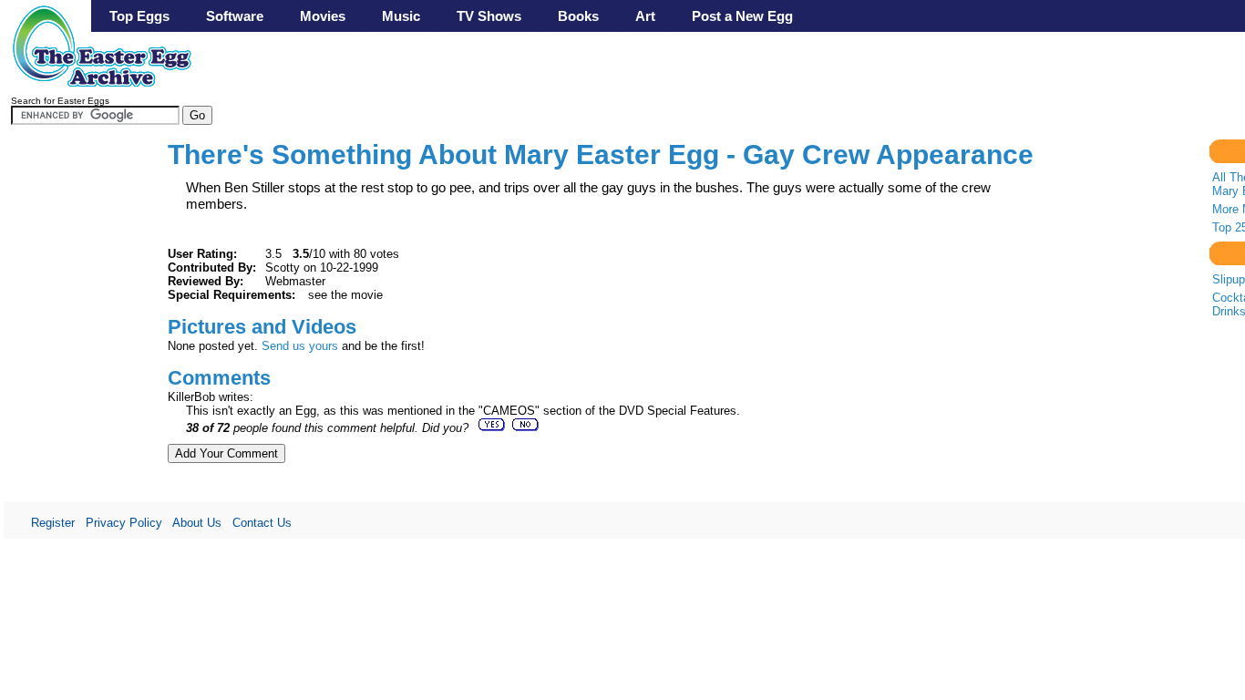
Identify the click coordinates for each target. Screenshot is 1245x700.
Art (645, 16)
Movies (322, 16)
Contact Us (262, 523)
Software (234, 16)
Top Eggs (139, 16)
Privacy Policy (124, 523)
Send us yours (300, 346)
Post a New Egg (742, 16)
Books (578, 16)
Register (53, 523)
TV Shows (489, 16)
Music (401, 16)
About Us (196, 523)
